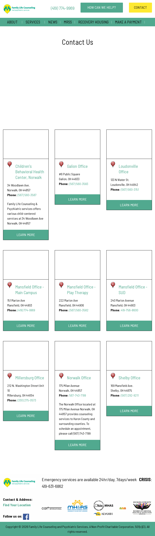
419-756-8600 (129, 310)
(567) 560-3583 (78, 184)
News (52, 22)
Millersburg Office (29, 377)
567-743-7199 (77, 395)
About (12, 22)
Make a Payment (128, 22)
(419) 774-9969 (62, 8)
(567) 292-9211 (130, 395)
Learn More (26, 234)
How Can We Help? (101, 7)
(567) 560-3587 (27, 195)
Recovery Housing (93, 22)
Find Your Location (17, 505)
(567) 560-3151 (130, 189)
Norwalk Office (79, 377)
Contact (140, 7)
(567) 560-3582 (78, 310)
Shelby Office (129, 377)
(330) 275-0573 (27, 400)
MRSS (68, 22)
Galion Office (77, 166)
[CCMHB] (103, 513)
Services (33, 22)
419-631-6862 (52, 486)
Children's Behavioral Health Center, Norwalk (29, 172)
